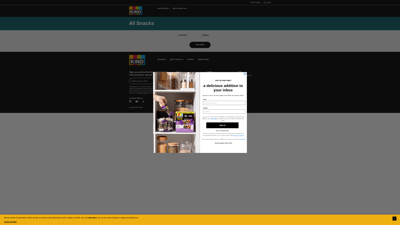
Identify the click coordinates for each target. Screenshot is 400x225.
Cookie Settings (10, 222)
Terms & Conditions (220, 143)
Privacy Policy (228, 143)
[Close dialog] (245, 74)
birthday (205, 108)
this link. (243, 139)
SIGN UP (222, 125)
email (204, 99)
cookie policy (92, 218)
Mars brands (214, 118)
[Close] (394, 218)
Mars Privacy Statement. (238, 135)
